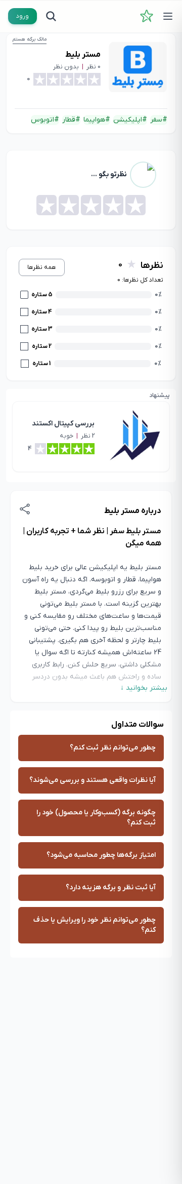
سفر (156, 120)
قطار (68, 120)
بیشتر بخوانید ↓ (143, 688)
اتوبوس (42, 120)
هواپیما (94, 120)
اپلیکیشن (127, 120)
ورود (22, 16)
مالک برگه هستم (30, 39)
